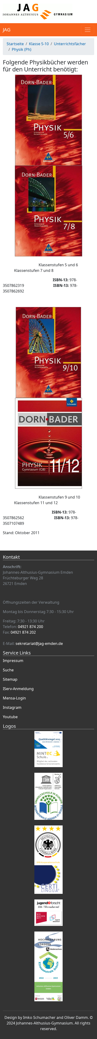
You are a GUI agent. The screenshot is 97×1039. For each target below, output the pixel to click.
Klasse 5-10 (39, 43)
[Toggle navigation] (87, 29)
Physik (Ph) (21, 49)
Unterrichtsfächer (70, 43)
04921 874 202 (23, 632)
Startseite (15, 43)
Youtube (10, 716)
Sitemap (10, 679)
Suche (8, 670)
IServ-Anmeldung (18, 688)
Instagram (12, 707)
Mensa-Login (14, 698)
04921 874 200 (30, 626)
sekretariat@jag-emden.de (39, 643)
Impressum (13, 660)
